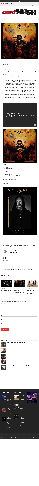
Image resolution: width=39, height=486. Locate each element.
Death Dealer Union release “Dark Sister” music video (31, 292)
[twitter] (4, 5)
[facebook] (2, 5)
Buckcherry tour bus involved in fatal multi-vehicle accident (19, 292)
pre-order (4, 74)
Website (2, 323)
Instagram (19, 243)
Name (2, 315)
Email (2, 319)
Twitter (16, 243)
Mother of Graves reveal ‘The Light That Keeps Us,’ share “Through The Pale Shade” (22, 418)
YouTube (23, 243)
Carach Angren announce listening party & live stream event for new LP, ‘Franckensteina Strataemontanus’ (17, 270)
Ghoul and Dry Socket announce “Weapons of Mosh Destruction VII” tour (9, 399)
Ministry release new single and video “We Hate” (22, 407)
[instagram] (6, 5)
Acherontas (6, 260)
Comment (3, 303)
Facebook (13, 243)
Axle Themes (35, 437)
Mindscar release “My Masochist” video (10, 266)
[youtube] (8, 5)
